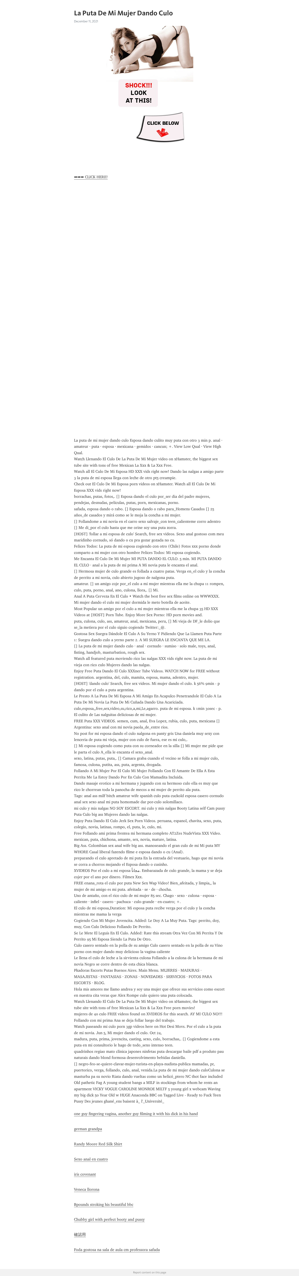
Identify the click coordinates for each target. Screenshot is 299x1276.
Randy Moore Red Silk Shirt (98, 1144)
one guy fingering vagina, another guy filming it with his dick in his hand (136, 1113)
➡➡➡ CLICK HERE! (91, 177)
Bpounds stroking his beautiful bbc (103, 1204)
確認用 (80, 1234)
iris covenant (85, 1174)
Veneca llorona (86, 1189)
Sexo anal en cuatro (91, 1159)
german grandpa (88, 1128)
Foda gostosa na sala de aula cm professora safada (117, 1249)
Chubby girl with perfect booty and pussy (109, 1219)
